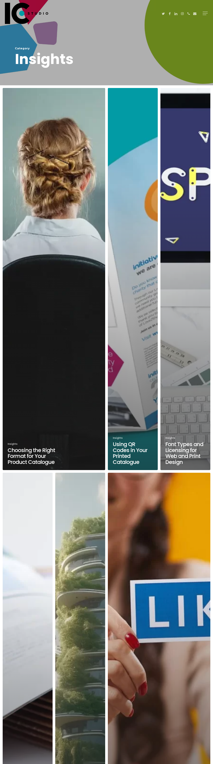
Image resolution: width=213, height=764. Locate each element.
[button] (205, 13)
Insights (12, 444)
